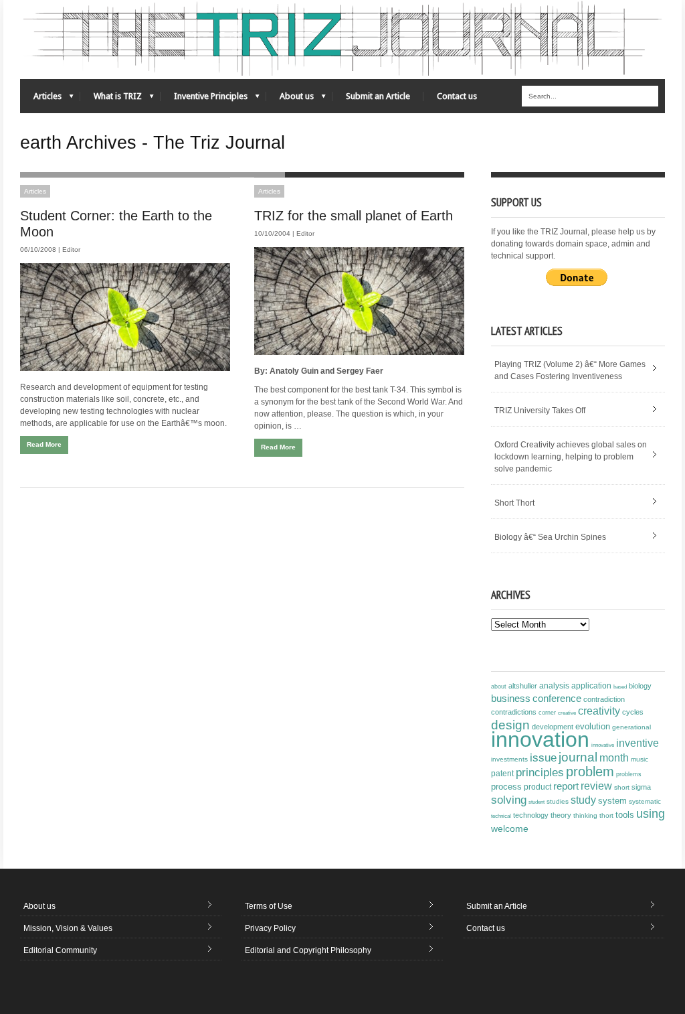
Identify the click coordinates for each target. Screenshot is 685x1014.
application (591, 686)
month (614, 758)
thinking (585, 815)
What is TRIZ (111, 99)
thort (606, 815)
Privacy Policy (270, 928)
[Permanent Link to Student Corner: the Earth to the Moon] (125, 317)
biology (640, 686)
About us (290, 99)
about (498, 686)
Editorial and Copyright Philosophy (308, 950)
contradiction (604, 699)
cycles (633, 712)
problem (590, 771)
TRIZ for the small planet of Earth (353, 215)
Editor (71, 249)
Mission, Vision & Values (67, 928)
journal (578, 757)
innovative (602, 745)
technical (501, 816)
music (639, 759)
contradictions (513, 712)
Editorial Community (60, 950)
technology (531, 815)
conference (556, 698)
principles (540, 772)
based (620, 686)
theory (561, 815)
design (510, 724)
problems (629, 774)
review (596, 786)
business (510, 698)
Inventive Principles (204, 99)
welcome (509, 828)
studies (558, 801)
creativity (599, 711)
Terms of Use (268, 906)
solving (508, 799)
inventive (637, 743)
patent (502, 773)
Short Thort (514, 503)
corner (547, 712)
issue (543, 757)
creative (567, 712)
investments (509, 759)
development (552, 727)
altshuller (522, 686)
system (612, 801)
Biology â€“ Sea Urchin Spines (550, 537)
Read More (44, 444)
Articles (41, 99)
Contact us (457, 96)
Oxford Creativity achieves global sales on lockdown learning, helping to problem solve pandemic (570, 457)
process (506, 787)
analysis (554, 686)
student (536, 801)
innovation (540, 739)
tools (624, 815)
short (621, 787)
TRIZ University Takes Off (539, 410)
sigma (641, 787)
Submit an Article (378, 96)
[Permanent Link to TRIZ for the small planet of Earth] (359, 301)
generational (631, 727)
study (583, 800)
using (650, 813)
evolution (592, 726)
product (537, 787)
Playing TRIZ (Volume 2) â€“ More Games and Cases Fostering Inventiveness (570, 370)
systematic (645, 801)
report (566, 786)
